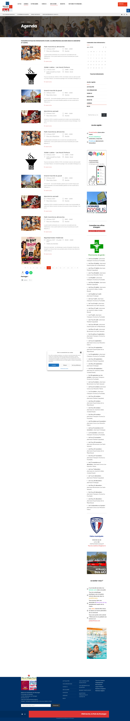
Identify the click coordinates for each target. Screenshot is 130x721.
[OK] (104, 115)
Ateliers (67, 72)
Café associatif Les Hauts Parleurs (53, 72)
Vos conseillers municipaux (9, 14)
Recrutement (98, 684)
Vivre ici (44, 4)
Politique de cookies (64, 368)
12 (44, 268)
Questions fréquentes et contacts (50, 14)
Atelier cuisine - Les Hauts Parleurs (57, 67)
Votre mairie (34, 4)
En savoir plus (48, 61)
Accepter (54, 365)
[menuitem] (34, 3)
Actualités (90, 87)
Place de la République (52, 51)
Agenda (26, 4)
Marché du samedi (51, 111)
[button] (128, 10)
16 (60, 268)
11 (41, 268)
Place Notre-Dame (51, 95)
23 (99, 64)
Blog (88, 106)
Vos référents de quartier (23, 14)
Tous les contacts (100, 680)
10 (37, 268)
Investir (62, 4)
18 (68, 268)
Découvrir (53, 4)
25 (105, 64)
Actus (19, 4)
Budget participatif (35, 14)
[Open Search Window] (127, 14)
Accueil (22, 22)
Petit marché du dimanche (54, 47)
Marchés (67, 51)
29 (88, 55)
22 (96, 64)
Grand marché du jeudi (53, 90)
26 (88, 68)
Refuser (65, 365)
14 (53, 268)
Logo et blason (99, 686)
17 (64, 268)
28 (93, 68)
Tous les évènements (97, 74)
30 (91, 55)
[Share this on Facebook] (27, 272)
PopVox (122, 4)
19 (72, 268)
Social (71, 72)
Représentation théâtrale (53, 238)
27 (91, 68)
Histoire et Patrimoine (75, 4)
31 (93, 55)
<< (25, 268)
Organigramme (99, 682)
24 (102, 64)
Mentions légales (100, 690)
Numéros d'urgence (100, 688)
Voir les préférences (76, 365)
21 (93, 64)
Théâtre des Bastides (52, 243)
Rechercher (55, 705)
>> (77, 268)
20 (91, 64)
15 (56, 268)
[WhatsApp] (30, 272)
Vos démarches (92, 90)
